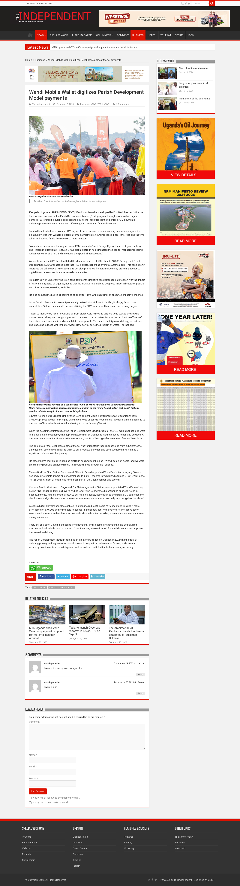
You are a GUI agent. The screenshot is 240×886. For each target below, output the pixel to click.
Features (128, 836)
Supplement (28, 860)
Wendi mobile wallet (62, 587)
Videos (26, 848)
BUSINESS (138, 35)
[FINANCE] (186, 409)
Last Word (78, 842)
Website (33, 778)
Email (33, 766)
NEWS (40, 35)
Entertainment (29, 842)
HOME (30, 35)
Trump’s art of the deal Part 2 (194, 98)
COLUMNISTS (103, 35)
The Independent (41, 104)
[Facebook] (186, 3)
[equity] (186, 278)
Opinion (77, 860)
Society (128, 842)
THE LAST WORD (59, 35)
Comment (34, 721)
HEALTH (152, 35)
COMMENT (123, 35)
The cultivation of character (193, 68)
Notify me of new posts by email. (50, 802)
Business (40, 60)
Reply (140, 674)
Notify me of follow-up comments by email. (56, 797)
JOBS (191, 35)
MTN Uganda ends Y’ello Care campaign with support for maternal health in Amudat (94, 47)
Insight (76, 865)
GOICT (211, 879)
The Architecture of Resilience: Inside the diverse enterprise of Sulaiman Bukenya (126, 633)
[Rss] (182, 3)
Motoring (129, 848)
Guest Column (80, 848)
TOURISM (165, 35)
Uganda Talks (80, 836)
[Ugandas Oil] (186, 148)
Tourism (26, 836)
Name (33, 755)
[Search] (212, 3)
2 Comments (122, 104)
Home (28, 60)
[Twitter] (189, 3)
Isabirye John (52, 663)
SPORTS (179, 35)
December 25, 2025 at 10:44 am (129, 682)
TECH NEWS (103, 104)
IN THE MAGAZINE (82, 35)
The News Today (184, 836)
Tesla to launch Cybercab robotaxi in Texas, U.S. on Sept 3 (84, 631)
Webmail (179, 848)
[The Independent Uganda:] (53, 16)
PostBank (39, 587)
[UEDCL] (186, 343)
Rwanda (26, 854)
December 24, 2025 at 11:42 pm (129, 663)
